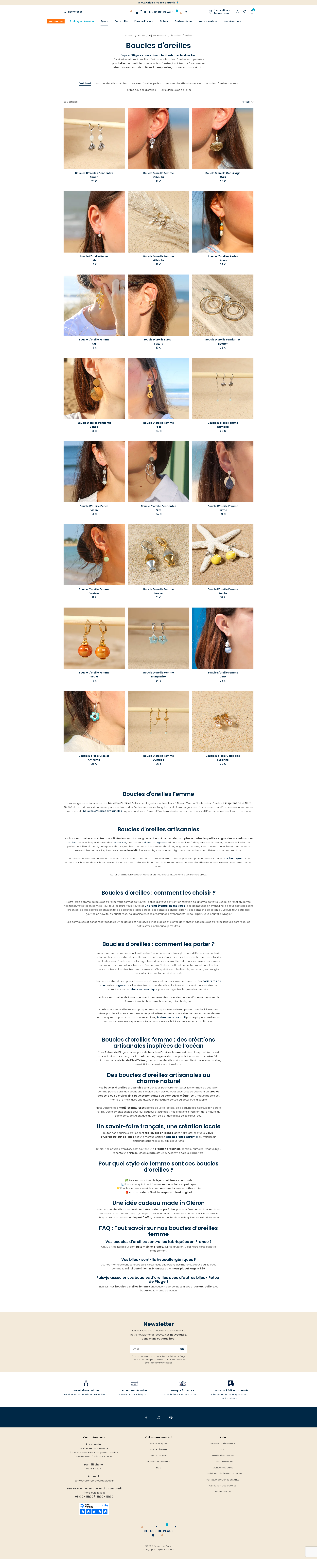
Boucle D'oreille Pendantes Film (158, 508)
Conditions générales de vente (223, 1473)
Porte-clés (121, 21)
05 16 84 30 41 (94, 1468)
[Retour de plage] (158, 11)
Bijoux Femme (158, 35)
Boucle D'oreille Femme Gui (94, 341)
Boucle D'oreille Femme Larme (223, 508)
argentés (161, 842)
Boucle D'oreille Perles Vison (94, 508)
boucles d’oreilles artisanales (102, 811)
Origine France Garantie (182, 1137)
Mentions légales (223, 1467)
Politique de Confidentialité (223, 1479)
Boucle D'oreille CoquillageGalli (222, 175)
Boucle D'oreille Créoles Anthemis (94, 758)
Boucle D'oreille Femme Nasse (158, 591)
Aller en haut (307, 1311)
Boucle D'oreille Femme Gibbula (158, 175)
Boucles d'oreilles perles (146, 83)
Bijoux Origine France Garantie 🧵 (158, 2)
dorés (148, 842)
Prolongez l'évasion (82, 21)
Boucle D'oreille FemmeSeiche (223, 591)
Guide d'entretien (223, 1455)
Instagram (159, 1417)
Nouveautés (56, 21)
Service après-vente (222, 1443)
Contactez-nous (223, 1461)
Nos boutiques (158, 1443)
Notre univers (159, 1455)
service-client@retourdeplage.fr (94, 1480)
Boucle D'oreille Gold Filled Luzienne (223, 758)
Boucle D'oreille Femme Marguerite (158, 674)
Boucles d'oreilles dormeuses (183, 83)
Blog (158, 1467)
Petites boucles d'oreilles (141, 90)
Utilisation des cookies (222, 1485)
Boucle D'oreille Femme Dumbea (223, 425)
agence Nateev (165, 1549)
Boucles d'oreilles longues (222, 83)
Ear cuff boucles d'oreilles (176, 90)
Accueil (129, 35)
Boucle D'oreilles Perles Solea (223, 258)
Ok (182, 1349)
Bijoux (104, 21)
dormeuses (119, 842)
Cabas (164, 21)
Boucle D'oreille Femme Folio (158, 425)
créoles (71, 842)
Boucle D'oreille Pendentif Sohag (94, 425)
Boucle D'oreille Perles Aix (94, 258)
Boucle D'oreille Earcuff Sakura (158, 341)
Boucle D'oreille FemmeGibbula (158, 258)
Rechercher (75, 11)
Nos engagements (158, 1461)
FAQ (223, 1449)
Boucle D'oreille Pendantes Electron (223, 341)
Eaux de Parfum (143, 21)
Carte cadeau (183, 21)
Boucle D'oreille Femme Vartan (94, 591)
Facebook (146, 1417)
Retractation (223, 1491)
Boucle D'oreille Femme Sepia (94, 674)
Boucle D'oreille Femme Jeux (223, 674)
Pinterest (171, 1417)
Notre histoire (158, 1449)
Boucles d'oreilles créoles (111, 83)
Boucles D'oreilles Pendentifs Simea (94, 175)
